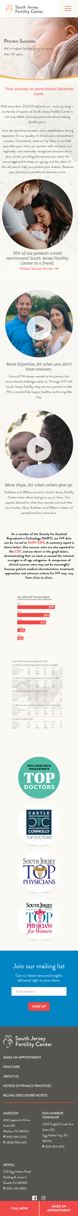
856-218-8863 (17, 1188)
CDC (18, 551)
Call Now (19, 1208)
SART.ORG (36, 542)
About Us (11, 1076)
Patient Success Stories (37, 268)
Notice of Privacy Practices (27, 1086)
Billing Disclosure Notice (25, 1095)
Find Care (11, 1067)
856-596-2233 (16, 1136)
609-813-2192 (55, 1146)
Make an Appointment (22, 1057)
